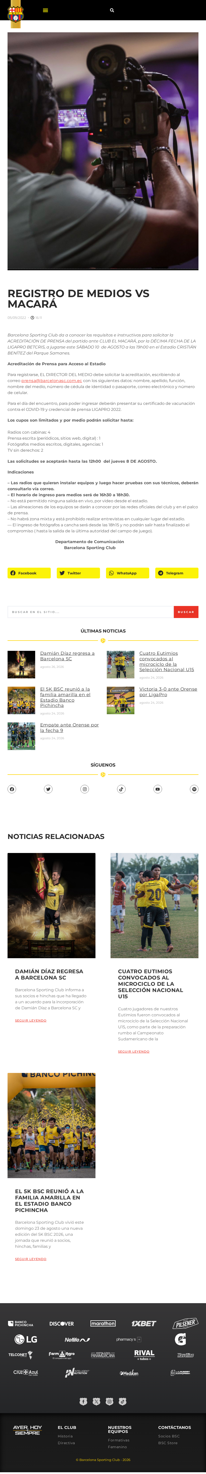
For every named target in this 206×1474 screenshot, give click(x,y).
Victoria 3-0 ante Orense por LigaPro (168, 691)
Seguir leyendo (30, 1020)
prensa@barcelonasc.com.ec (51, 380)
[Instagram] (84, 789)
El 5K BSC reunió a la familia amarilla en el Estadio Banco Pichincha (65, 697)
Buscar (186, 612)
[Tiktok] (121, 789)
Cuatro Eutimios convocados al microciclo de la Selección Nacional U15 (166, 661)
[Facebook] (12, 789)
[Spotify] (194, 789)
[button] (45, 10)
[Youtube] (157, 789)
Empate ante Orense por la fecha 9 (69, 727)
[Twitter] (48, 789)
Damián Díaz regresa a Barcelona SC (67, 656)
